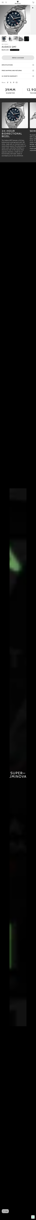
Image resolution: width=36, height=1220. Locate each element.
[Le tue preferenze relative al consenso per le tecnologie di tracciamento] (33, 1217)
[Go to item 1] (4, 39)
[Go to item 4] (21, 39)
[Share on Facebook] (7, 82)
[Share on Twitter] (10, 82)
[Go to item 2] (9, 39)
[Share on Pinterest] (13, 82)
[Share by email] (16, 82)
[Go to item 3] (15, 39)
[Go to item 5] (26, 39)
